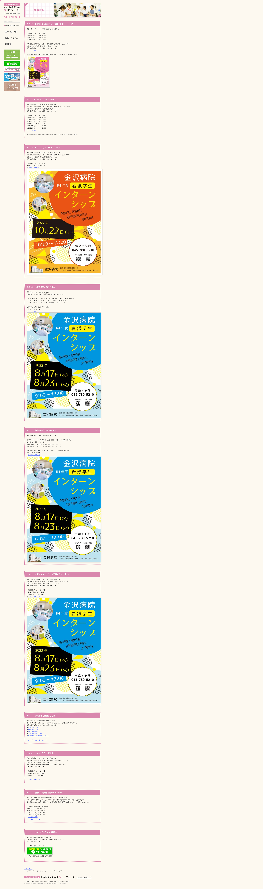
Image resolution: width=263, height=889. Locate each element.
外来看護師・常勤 (33, 729)
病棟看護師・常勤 (33, 727)
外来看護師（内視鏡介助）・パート (38, 736)
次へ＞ (30, 869)
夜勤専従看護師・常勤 (34, 731)
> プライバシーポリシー (43, 871)
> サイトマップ (57, 871)
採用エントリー (12, 55)
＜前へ (26, 869)
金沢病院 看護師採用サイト (12, 9)
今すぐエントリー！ (34, 819)
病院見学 (12, 77)
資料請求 (12, 86)
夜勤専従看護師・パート (35, 733)
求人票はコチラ (32, 817)
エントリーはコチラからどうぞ (37, 740)
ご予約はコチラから (34, 50)
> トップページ (29, 871)
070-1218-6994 (61, 881)
